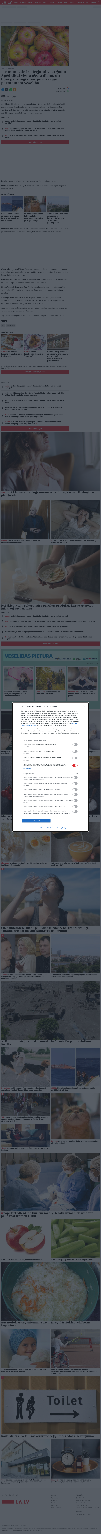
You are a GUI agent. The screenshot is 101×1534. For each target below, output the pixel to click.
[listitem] (50, 740)
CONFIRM (36, 820)
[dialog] (50, 767)
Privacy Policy (61, 828)
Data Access (50, 828)
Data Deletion (39, 828)
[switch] (75, 744)
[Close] (85, 706)
